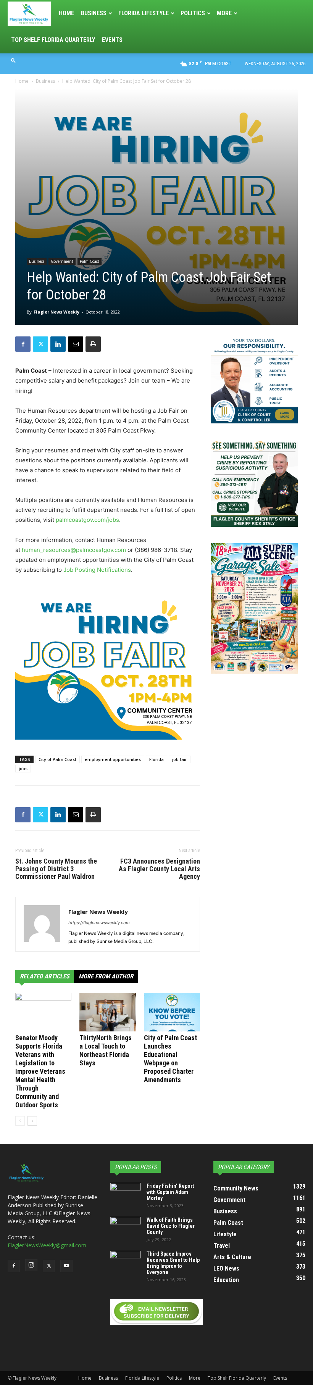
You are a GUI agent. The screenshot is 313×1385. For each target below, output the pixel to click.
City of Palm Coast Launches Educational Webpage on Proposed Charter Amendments (170, 1059)
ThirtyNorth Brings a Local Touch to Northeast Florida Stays (105, 1050)
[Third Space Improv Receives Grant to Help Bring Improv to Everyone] (125, 1261)
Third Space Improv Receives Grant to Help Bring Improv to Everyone (173, 1263)
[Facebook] (23, 344)
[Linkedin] (58, 344)
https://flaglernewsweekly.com (99, 922)
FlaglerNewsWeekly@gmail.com (47, 1245)
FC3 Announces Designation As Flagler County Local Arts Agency (159, 868)
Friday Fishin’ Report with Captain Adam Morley (170, 1192)
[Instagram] (31, 1265)
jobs (23, 768)
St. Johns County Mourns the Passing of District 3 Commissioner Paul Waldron (56, 868)
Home (66, 13)
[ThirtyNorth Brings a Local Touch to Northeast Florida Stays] (107, 1012)
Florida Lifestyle (143, 13)
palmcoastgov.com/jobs (87, 519)
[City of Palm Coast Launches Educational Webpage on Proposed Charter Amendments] (172, 1012)
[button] (13, 60)
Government (62, 261)
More (224, 13)
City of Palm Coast (57, 759)
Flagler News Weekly (56, 312)
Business (93, 13)
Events (112, 39)
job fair (179, 759)
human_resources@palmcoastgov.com (74, 549)
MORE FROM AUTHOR (106, 976)
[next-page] (32, 1121)
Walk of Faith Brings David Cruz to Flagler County (171, 1226)
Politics (193, 13)
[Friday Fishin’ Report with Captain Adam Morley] (125, 1193)
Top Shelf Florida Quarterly (53, 39)
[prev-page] (20, 1121)
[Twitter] (40, 344)
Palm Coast (89, 261)
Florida (156, 759)
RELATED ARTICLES (44, 976)
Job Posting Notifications (97, 569)
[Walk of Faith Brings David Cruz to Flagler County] (125, 1227)
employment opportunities (113, 759)
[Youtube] (66, 1266)
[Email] (75, 344)
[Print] (93, 344)
